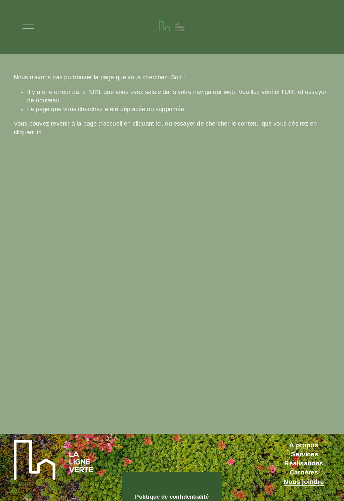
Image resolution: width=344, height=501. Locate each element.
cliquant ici (147, 123)
